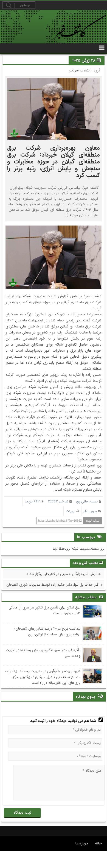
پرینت (71, 511)
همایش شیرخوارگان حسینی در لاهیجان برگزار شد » (64, 574)
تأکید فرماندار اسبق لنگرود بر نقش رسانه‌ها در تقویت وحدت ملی (43, 653)
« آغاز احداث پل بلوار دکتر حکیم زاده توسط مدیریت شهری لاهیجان (54, 585)
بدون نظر (90, 511)
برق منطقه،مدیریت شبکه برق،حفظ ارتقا (78, 548)
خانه (98, 843)
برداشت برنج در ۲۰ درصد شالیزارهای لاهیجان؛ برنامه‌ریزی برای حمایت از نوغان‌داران (47, 631)
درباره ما (81, 843)
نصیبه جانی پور (87, 501)
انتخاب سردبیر (79, 70)
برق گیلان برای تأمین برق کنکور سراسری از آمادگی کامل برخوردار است (44, 610)
